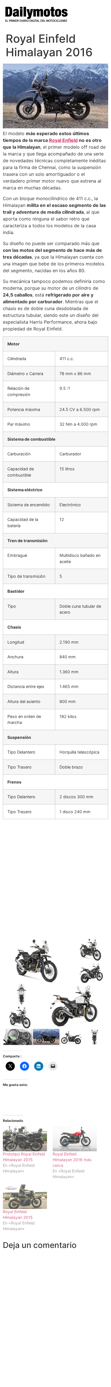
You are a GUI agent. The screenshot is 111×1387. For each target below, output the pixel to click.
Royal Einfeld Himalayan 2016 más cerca (72, 1160)
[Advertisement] (55, 878)
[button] (38, 961)
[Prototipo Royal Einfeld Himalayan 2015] (25, 1138)
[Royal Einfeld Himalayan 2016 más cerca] (75, 1138)
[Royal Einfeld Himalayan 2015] (25, 1196)
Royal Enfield (63, 140)
